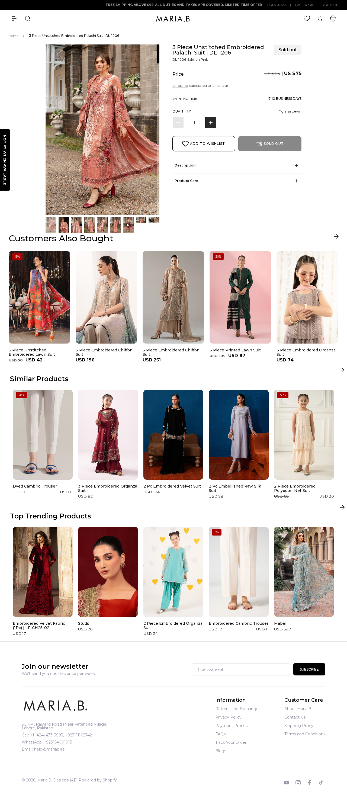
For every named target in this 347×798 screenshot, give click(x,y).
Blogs (220, 750)
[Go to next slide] (336, 237)
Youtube (330, 5)
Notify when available (5, 160)
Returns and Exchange (237, 709)
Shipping (180, 86)
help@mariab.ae (49, 749)
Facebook (304, 5)
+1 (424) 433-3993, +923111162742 (61, 735)
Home (13, 36)
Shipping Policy (298, 725)
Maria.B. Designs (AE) (57, 780)
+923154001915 (58, 742)
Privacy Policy (228, 717)
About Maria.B (297, 709)
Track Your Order (230, 742)
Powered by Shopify (98, 780)
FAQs (220, 734)
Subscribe (309, 670)
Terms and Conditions (304, 734)
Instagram (276, 5)
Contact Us (295, 717)
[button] (14, 18)
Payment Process (232, 725)
